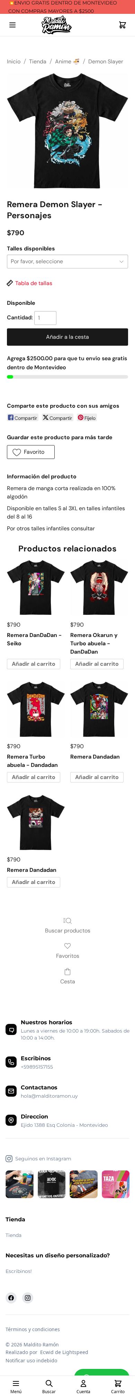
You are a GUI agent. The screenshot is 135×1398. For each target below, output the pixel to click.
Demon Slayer (105, 61)
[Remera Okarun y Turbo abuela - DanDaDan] (99, 588)
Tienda (37, 61)
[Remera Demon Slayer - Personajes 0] (67, 130)
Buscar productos (67, 930)
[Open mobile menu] (12, 25)
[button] (31, 452)
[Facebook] (11, 1297)
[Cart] (122, 25)
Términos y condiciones (33, 1329)
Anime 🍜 (67, 61)
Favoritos (67, 955)
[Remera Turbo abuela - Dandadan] (36, 709)
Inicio (13, 61)
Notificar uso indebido (31, 1360)
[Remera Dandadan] (99, 709)
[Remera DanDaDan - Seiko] (36, 588)
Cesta (67, 981)
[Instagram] (27, 1297)
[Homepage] (67, 25)
